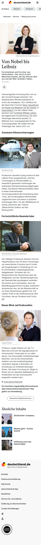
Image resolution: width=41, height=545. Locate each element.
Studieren (29, 9)
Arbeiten (17, 9)
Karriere (16, 16)
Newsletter (6, 494)
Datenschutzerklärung (10, 479)
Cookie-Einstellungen (10, 509)
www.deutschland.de (13, 382)
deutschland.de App (9, 489)
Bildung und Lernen (29, 16)
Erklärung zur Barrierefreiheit (13, 504)
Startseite (7, 16)
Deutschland (7, 110)
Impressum (5, 484)
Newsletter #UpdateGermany (20, 398)
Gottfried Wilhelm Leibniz (25, 113)
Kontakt (4, 474)
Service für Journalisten (11, 499)
